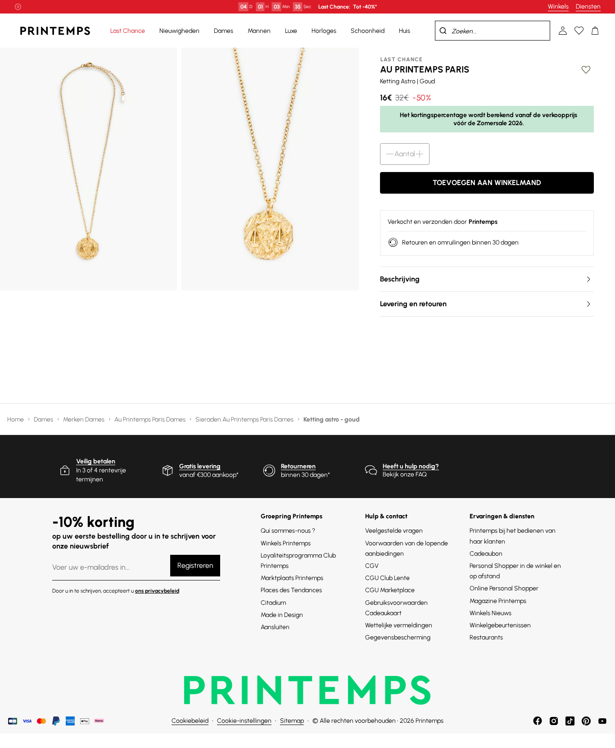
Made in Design (282, 615)
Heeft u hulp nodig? (411, 466)
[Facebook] (537, 721)
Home (16, 419)
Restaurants (486, 637)
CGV (372, 566)
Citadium (273, 603)
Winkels (558, 6)
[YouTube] (602, 721)
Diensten (588, 6)
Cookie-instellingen (244, 721)
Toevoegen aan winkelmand (487, 182)
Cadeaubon (486, 554)
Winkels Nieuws (490, 613)
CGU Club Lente (387, 578)
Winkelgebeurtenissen (500, 625)
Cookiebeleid (190, 721)
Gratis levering (200, 466)
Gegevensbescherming (397, 637)
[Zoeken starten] (443, 31)
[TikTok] (570, 721)
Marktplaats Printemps (292, 578)
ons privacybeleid (157, 591)
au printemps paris (424, 69)
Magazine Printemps (498, 601)
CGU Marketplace (390, 590)
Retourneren (298, 466)
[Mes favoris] (579, 30)
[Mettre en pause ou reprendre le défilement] (18, 6)
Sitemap (292, 721)
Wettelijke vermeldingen (398, 625)
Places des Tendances (291, 590)
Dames (44, 419)
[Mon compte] (562, 30)
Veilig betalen (95, 461)
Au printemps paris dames (150, 419)
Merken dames (84, 419)
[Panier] (595, 30)
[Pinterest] (586, 721)
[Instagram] (553, 721)
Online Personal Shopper (504, 588)
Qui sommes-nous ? (288, 531)
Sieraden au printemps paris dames (245, 419)
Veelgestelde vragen (394, 531)
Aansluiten (275, 627)
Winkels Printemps (286, 543)
